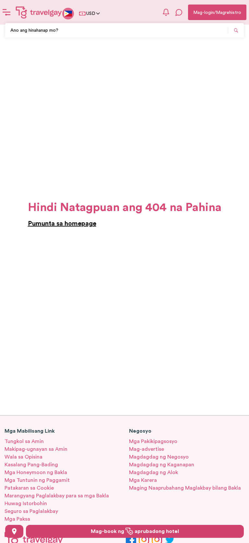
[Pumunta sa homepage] (39, 12)
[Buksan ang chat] (179, 12)
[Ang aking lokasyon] (14, 531)
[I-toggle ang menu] (6, 12)
